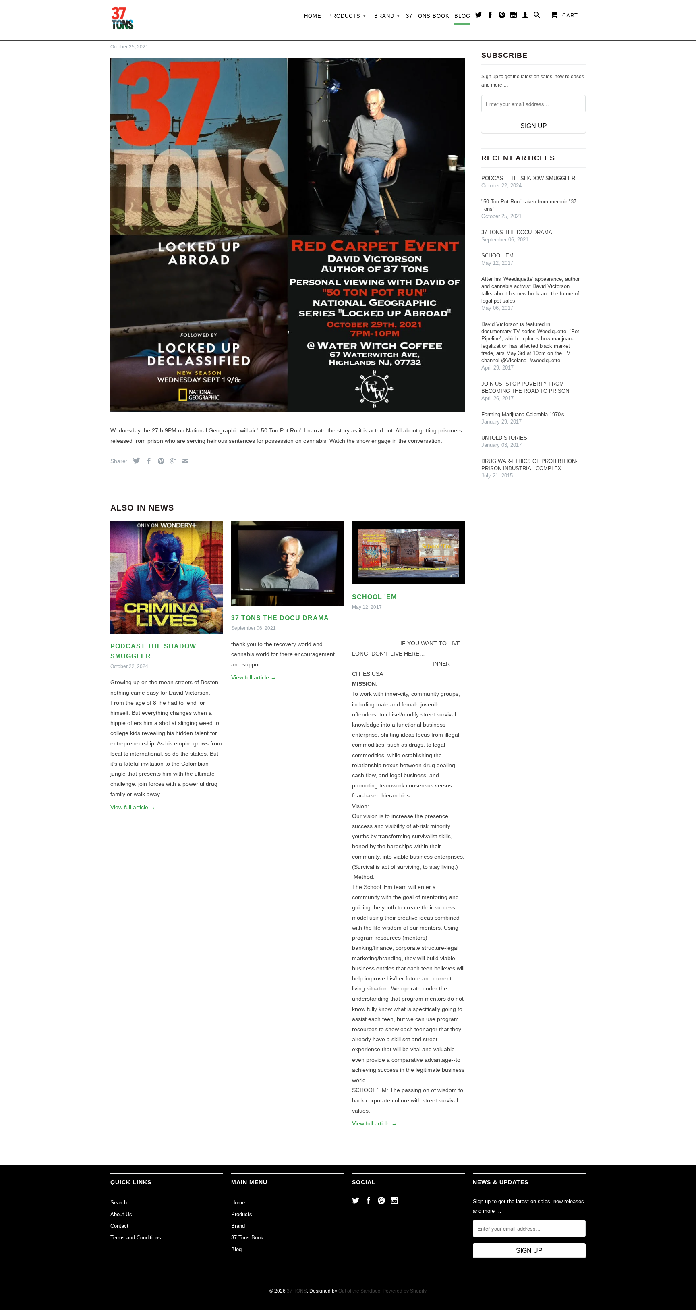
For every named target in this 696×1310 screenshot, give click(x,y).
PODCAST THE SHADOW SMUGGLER (528, 178)
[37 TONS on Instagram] (513, 16)
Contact (119, 1226)
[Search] (537, 16)
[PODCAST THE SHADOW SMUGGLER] (166, 636)
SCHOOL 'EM (374, 597)
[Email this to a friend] (183, 461)
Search (118, 1203)
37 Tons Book (428, 16)
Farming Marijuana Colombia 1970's (522, 414)
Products (347, 16)
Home (312, 16)
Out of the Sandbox (359, 1291)
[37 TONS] (122, 20)
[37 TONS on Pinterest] (502, 16)
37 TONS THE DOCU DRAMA (280, 618)
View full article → (132, 807)
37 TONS (297, 1291)
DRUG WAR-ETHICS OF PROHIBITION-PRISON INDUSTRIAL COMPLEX (529, 464)
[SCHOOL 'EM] (408, 586)
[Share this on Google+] (171, 461)
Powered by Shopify (405, 1291)
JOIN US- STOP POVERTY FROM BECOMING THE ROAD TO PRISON (525, 387)
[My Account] (525, 16)
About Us (121, 1214)
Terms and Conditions (135, 1238)
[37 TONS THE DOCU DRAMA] (287, 607)
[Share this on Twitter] (134, 460)
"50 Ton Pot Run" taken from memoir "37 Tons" (528, 205)
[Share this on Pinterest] (159, 461)
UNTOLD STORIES (504, 438)
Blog (462, 16)
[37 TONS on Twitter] (478, 16)
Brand (387, 16)
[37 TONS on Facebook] (490, 16)
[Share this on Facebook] (147, 461)
